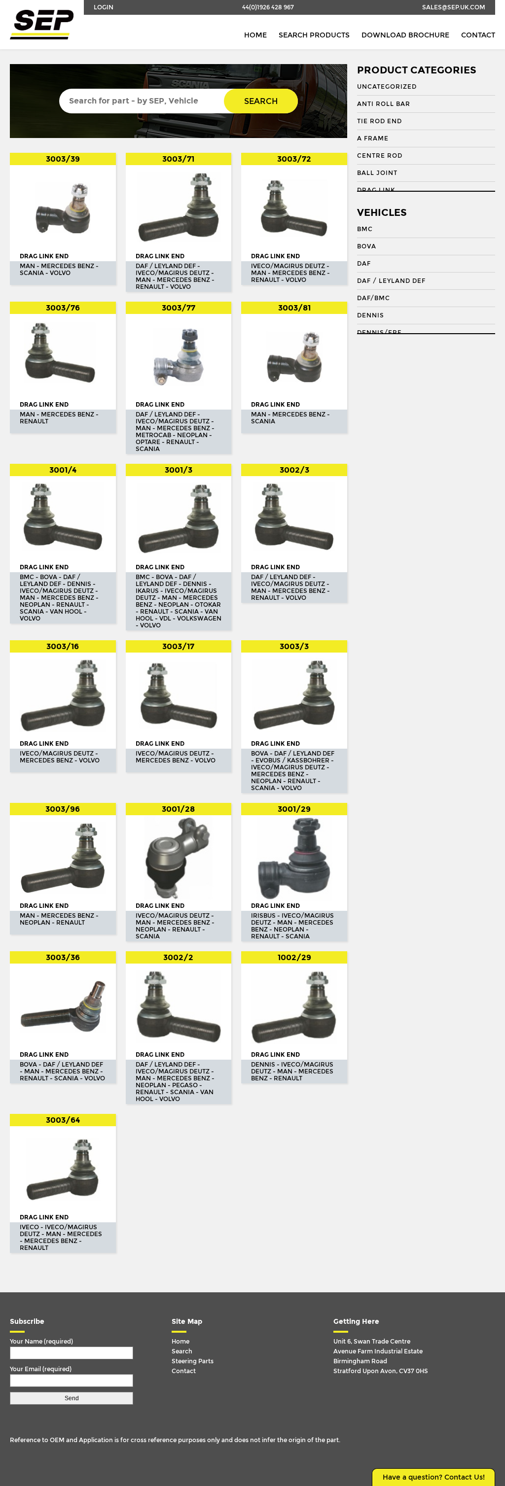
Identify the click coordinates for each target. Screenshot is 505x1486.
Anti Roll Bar (383, 104)
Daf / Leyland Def (391, 280)
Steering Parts (193, 1361)
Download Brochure (405, 35)
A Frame (373, 138)
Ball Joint (377, 173)
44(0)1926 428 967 (268, 7)
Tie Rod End (379, 121)
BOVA (366, 246)
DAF (364, 263)
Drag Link (376, 190)
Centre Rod (379, 155)
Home (255, 35)
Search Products (314, 35)
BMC (365, 229)
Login (103, 7)
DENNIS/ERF (379, 332)
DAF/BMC (373, 298)
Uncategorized (387, 86)
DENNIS (370, 315)
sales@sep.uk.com (453, 7)
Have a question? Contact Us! (434, 1477)
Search (261, 101)
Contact (478, 35)
